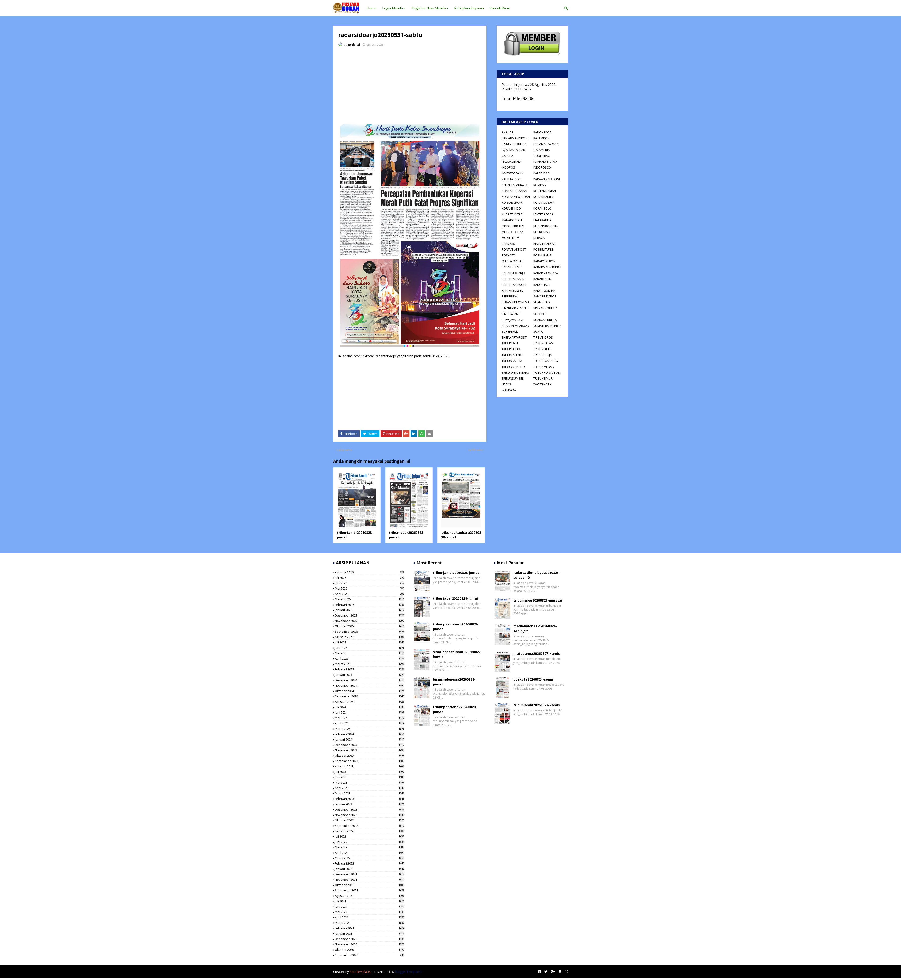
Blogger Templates (408, 972)
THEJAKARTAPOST (514, 337)
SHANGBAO (541, 302)
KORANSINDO (511, 208)
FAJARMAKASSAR (513, 150)
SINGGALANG (511, 314)
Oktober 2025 (369, 626)
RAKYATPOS (541, 284)
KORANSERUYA (512, 202)
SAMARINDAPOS (544, 296)
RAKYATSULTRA (544, 290)
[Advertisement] (409, 85)
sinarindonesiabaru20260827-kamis (457, 654)
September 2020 (369, 955)
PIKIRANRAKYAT (544, 243)
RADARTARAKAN (513, 279)
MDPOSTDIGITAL (513, 226)
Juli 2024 (369, 707)
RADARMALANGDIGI (547, 267)
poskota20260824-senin (533, 679)
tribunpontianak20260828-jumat (455, 709)
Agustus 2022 (369, 831)
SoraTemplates (360, 972)
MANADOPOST (512, 220)
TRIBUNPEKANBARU (515, 372)
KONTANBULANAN (514, 191)
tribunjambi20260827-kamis (536, 705)
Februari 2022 (369, 863)
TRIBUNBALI (510, 343)
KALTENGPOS (511, 179)
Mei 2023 (369, 782)
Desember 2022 (369, 809)
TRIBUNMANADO (513, 367)
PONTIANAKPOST (514, 249)
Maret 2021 (369, 923)
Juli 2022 (369, 836)
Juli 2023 (369, 772)
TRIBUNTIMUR (543, 378)
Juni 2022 (369, 842)
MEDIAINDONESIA (545, 226)
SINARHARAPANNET (515, 308)
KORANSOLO (542, 208)
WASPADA (509, 390)
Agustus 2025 (369, 637)
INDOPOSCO (542, 167)
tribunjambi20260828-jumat (456, 572)
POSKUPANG (542, 255)
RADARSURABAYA (545, 273)
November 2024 (369, 685)
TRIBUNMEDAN (543, 367)
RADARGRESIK (512, 267)
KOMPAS (539, 185)
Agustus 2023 (369, 766)
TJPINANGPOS (543, 337)
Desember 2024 (369, 680)
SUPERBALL (510, 331)
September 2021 (369, 890)
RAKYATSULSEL (512, 290)
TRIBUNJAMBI (542, 349)
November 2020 (369, 944)
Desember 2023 (369, 745)
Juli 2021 (369, 901)
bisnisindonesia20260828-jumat (454, 681)
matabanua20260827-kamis (536, 653)
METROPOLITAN (513, 232)
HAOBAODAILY (512, 161)
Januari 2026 (369, 610)
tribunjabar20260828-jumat (455, 598)
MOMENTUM (510, 238)
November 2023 (369, 750)
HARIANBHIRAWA (545, 161)
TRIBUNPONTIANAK (546, 372)
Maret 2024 (369, 728)
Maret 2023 (369, 793)
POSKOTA (508, 255)
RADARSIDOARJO (513, 273)
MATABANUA (542, 220)
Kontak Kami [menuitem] (499, 8)
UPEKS (506, 384)
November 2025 (369, 621)
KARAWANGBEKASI (546, 179)
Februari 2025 (369, 669)
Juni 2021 (369, 906)
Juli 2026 (369, 578)
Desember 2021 (369, 874)
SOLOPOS (540, 314)
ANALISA (507, 132)
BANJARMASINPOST (515, 138)
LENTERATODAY (544, 214)
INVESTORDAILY (512, 173)
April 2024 (369, 723)
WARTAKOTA (542, 384)
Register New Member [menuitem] (430, 8)
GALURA (507, 156)
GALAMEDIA (541, 150)
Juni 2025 (369, 648)
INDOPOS (508, 167)
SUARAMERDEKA (545, 320)
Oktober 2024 (369, 691)
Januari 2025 (369, 675)
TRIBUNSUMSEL (512, 378)
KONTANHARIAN (544, 191)
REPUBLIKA (509, 296)
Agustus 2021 (369, 896)
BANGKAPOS (542, 132)
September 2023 (369, 761)
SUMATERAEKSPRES (547, 325)
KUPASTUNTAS (512, 214)
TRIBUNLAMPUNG (545, 361)
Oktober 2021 (369, 885)
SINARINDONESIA (545, 308)
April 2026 (369, 594)
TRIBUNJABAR (511, 349)
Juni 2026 (369, 583)
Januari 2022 (369, 869)
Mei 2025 (369, 653)
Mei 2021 (369, 912)
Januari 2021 (369, 933)
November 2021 (369, 879)
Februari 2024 (369, 734)
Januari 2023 (369, 804)
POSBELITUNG (543, 249)
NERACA (539, 238)
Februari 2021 (369, 928)
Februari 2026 (369, 604)
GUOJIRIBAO (541, 156)
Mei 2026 (369, 588)
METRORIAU (541, 232)
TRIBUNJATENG (512, 355)
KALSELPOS (541, 173)
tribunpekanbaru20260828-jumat (455, 626)
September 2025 (369, 631)
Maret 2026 (369, 599)
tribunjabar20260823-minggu (537, 600)
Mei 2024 (369, 718)
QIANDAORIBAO (513, 261)
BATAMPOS (541, 138)
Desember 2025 (369, 615)
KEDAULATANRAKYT (515, 185)
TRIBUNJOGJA (542, 355)
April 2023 (369, 788)
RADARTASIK (542, 279)
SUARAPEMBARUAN (515, 325)
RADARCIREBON (544, 261)
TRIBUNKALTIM (512, 361)
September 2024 (369, 696)
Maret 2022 (369, 858)
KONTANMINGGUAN (516, 197)
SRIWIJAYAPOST (512, 320)
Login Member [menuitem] (394, 8)
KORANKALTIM (543, 197)
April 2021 (369, 917)
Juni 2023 (369, 777)
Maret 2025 (369, 664)
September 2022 (369, 826)
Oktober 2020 (369, 950)
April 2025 (369, 658)
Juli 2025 (369, 642)
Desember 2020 (369, 939)
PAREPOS (508, 243)
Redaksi (354, 44)
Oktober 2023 (369, 755)
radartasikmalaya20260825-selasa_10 (536, 575)
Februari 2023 (369, 799)
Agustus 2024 (369, 702)
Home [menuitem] (372, 8)
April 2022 (369, 852)
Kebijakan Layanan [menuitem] (469, 8)
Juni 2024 (369, 712)
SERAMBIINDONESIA (516, 302)
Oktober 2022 (369, 820)
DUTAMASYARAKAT (546, 144)
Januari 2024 (369, 739)
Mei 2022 (369, 847)
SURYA (538, 331)
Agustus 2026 (369, 572)
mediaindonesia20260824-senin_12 (535, 628)
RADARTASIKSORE (514, 284)
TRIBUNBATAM (543, 343)
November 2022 (369, 815)
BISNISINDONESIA (514, 144)
